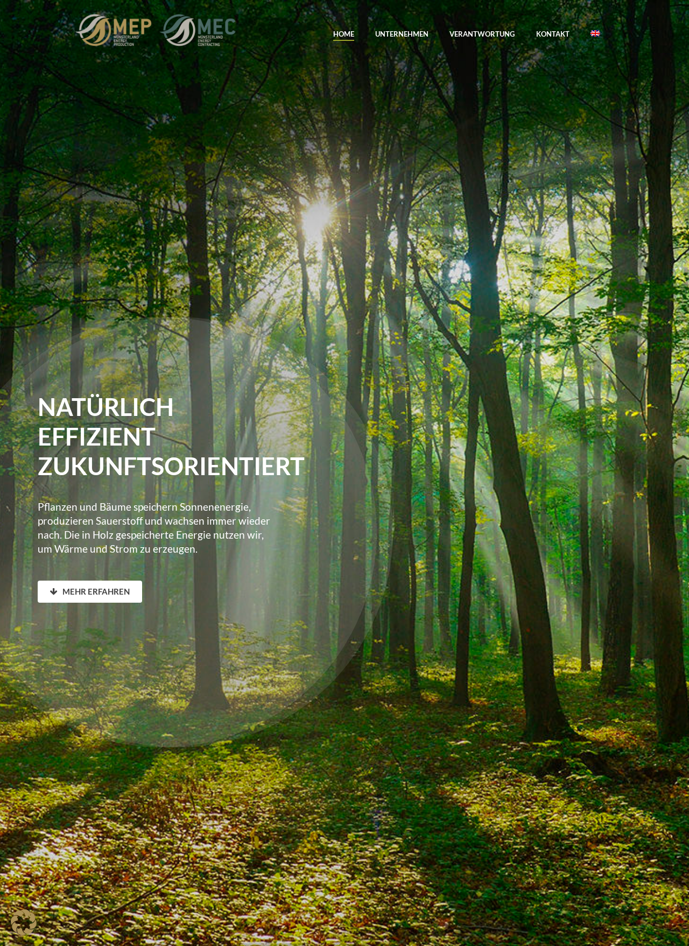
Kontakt (553, 34)
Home (343, 34)
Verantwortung (482, 34)
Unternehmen (401, 34)
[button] (23, 922)
